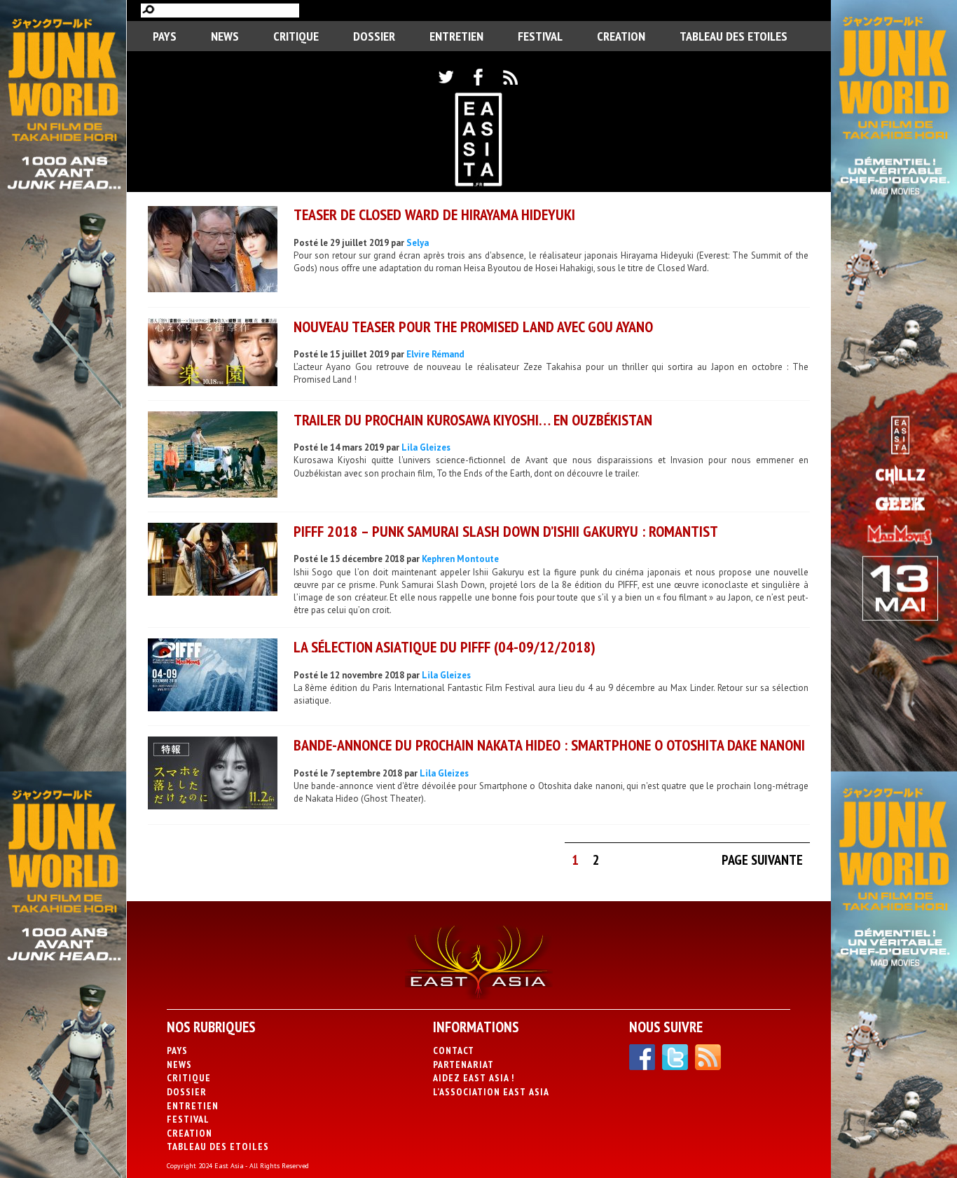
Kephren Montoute (460, 559)
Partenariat (463, 1064)
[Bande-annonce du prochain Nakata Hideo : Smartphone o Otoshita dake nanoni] (212, 775)
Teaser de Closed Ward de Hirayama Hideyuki (434, 214)
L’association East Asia (491, 1091)
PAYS (165, 36)
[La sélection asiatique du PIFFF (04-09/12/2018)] (212, 676)
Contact (453, 1050)
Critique (296, 36)
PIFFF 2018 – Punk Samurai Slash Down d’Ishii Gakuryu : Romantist (506, 531)
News (225, 36)
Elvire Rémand (435, 354)
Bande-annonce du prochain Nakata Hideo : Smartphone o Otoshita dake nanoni (549, 745)
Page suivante (762, 860)
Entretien (456, 36)
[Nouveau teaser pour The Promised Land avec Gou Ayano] (212, 354)
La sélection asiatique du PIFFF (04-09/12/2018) (444, 647)
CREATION (621, 36)
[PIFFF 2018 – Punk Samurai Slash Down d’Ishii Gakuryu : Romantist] (212, 561)
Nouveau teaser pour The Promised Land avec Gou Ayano (473, 326)
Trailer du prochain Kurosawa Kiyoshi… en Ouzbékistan (473, 420)
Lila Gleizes (425, 447)
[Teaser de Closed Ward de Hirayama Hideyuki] (212, 251)
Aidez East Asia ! (473, 1077)
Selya (417, 243)
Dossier (374, 36)
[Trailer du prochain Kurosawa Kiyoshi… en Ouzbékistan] (212, 456)
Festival (540, 36)
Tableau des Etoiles (733, 36)
